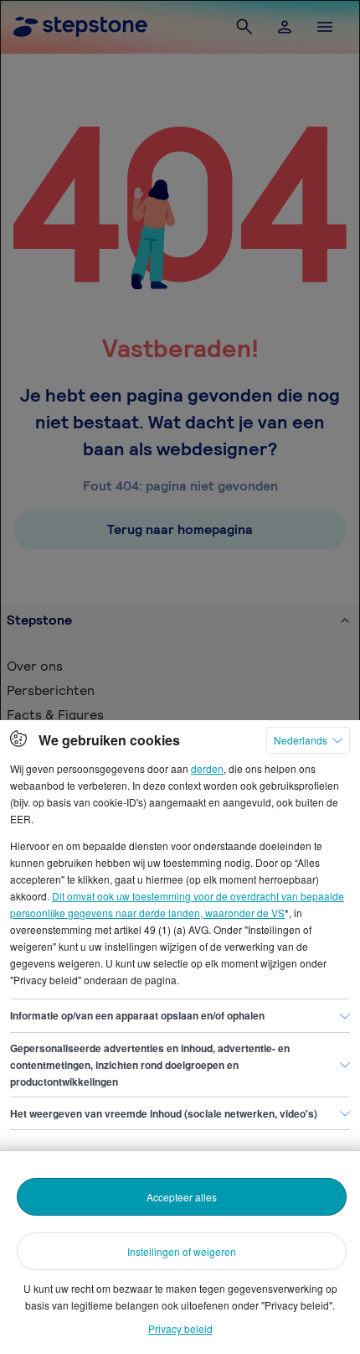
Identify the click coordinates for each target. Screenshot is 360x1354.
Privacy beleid (180, 1328)
